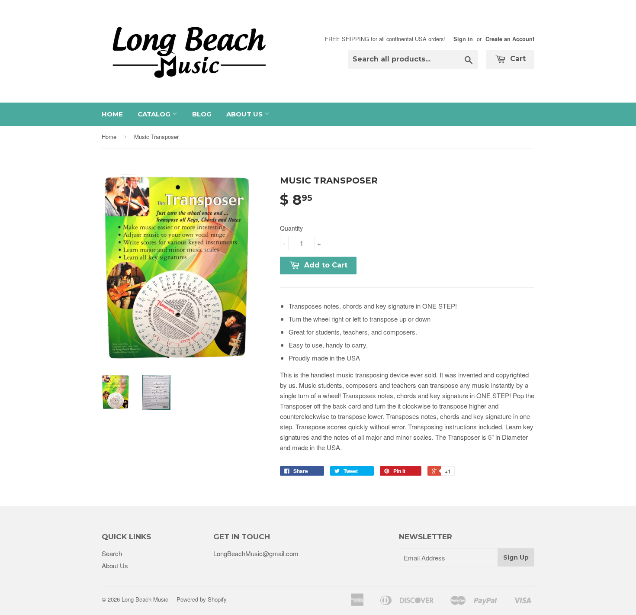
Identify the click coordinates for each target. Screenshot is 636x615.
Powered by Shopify (202, 599)
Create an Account (509, 39)
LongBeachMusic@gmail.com (256, 553)
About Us (245, 114)
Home (112, 114)
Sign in (463, 39)
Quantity (291, 228)
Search (112, 553)
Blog (202, 114)
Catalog (155, 114)
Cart (517, 59)
